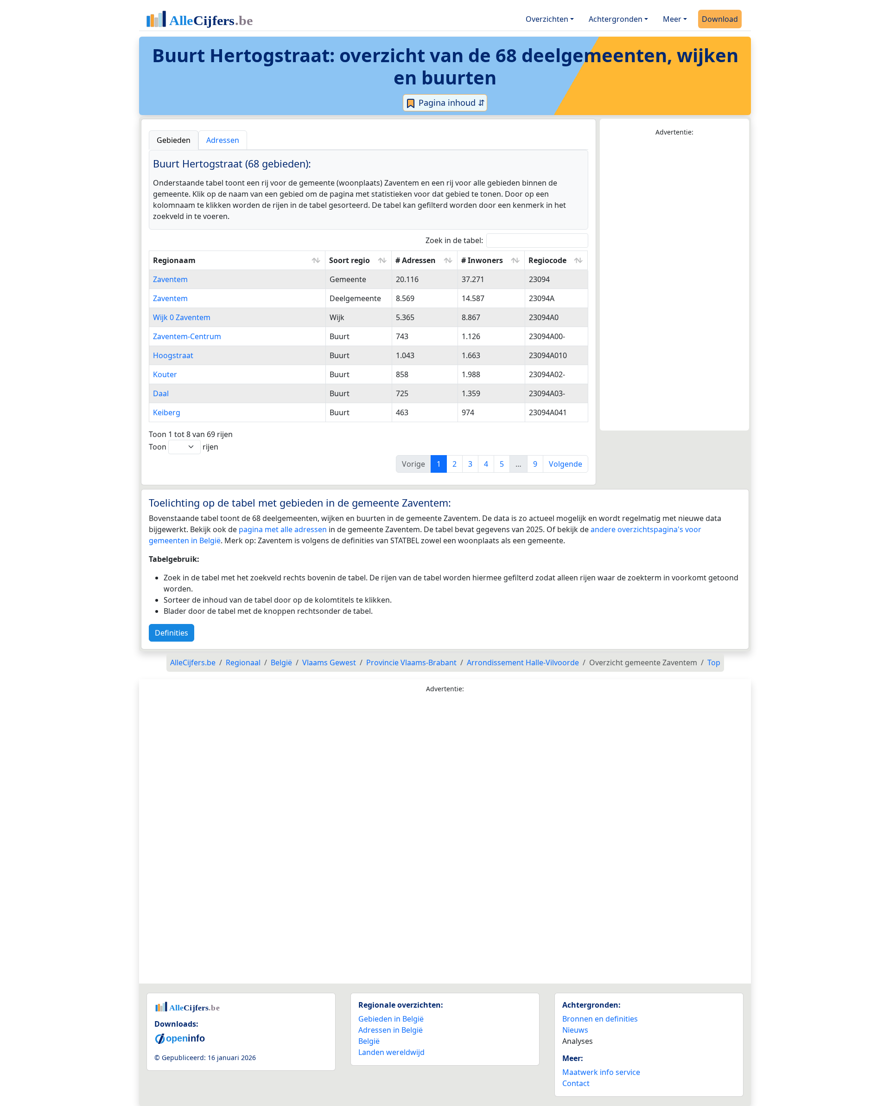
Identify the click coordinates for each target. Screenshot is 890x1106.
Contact (576, 1083)
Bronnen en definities (600, 1019)
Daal (161, 393)
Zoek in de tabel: (454, 240)
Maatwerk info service (601, 1072)
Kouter (165, 374)
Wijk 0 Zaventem (181, 317)
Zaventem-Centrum (187, 336)
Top (713, 662)
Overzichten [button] (547, 19)
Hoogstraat (173, 355)
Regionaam (174, 260)
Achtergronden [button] (615, 19)
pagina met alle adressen (283, 529)
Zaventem (170, 279)
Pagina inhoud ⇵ (450, 102)
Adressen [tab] (222, 140)
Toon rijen (183, 447)
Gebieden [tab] (174, 140)
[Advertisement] (674, 284)
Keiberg (166, 412)
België (369, 1041)
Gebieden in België (391, 1019)
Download (720, 19)
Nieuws (575, 1030)
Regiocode (547, 260)
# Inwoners (482, 260)
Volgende (565, 464)
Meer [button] (672, 19)
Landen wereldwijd (391, 1052)
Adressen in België (390, 1030)
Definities (171, 633)
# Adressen (415, 260)
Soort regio (349, 260)
